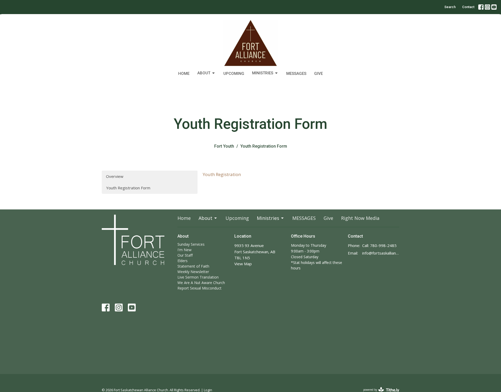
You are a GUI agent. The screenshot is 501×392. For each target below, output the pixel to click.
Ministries (262, 73)
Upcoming (233, 73)
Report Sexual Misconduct (199, 288)
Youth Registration (222, 174)
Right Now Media (360, 218)
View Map (243, 263)
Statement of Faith (193, 266)
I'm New (184, 249)
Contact (468, 7)
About (203, 73)
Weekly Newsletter (193, 271)
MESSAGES (296, 73)
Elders (182, 260)
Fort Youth (224, 146)
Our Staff (185, 255)
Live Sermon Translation (198, 277)
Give (318, 73)
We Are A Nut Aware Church (201, 282)
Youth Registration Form (128, 187)
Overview (114, 176)
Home (183, 73)
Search (450, 7)
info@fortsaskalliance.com (380, 253)
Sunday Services (191, 244)
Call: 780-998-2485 (379, 245)
